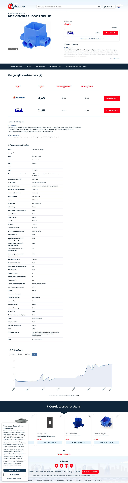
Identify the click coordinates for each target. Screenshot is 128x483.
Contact (77, 472)
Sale (65, 472)
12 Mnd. (27, 354)
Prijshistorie (56, 66)
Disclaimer (29, 480)
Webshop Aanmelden (90, 472)
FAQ (70, 472)
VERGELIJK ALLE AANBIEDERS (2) (91, 38)
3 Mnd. (12, 354)
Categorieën (33, 472)
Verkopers (58, 472)
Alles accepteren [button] (14, 470)
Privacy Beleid (59, 480)
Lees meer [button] (114, 58)
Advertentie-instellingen (16, 461)
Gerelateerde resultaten (77, 66)
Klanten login (98, 480)
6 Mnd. (20, 354)
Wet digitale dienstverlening (44, 480)
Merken (43, 472)
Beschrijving (17, 66)
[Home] (9, 13)
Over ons (69, 480)
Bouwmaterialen (37, 153)
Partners (78, 480)
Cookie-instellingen (15, 465)
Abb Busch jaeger (17, 13)
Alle (34, 354)
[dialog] (15, 452)
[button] (119, 7)
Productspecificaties (37, 66)
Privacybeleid (7, 466)
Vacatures (88, 480)
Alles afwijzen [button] (14, 474)
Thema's (50, 472)
